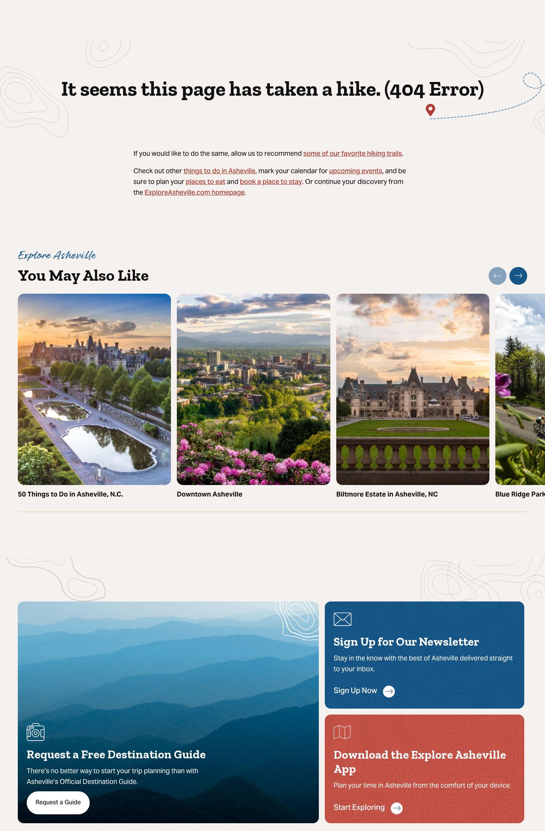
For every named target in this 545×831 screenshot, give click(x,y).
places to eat (205, 182)
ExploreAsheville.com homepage (195, 193)
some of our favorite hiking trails (352, 154)
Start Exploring (359, 808)
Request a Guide (58, 803)
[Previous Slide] (497, 276)
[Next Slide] (518, 276)
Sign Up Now (355, 691)
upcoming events (355, 171)
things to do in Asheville (219, 171)
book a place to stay (271, 182)
